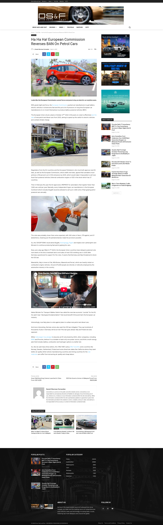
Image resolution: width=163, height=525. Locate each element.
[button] (129, 27)
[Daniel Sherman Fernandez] (32, 49)
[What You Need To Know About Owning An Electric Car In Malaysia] (41, 422)
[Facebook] (44, 54)
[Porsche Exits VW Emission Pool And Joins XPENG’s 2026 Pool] (86, 422)
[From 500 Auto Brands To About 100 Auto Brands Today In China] (64, 422)
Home (32, 32)
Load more (116, 193)
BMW (33, 339)
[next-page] (35, 438)
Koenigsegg (64, 243)
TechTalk (38, 32)
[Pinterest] (53, 54)
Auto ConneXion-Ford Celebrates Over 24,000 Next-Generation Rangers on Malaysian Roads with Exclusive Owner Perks (121, 139)
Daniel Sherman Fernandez (42, 49)
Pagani (71, 243)
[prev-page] (32, 438)
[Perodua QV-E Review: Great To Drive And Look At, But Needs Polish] (105, 164)
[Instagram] (108, 508)
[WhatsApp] (57, 54)
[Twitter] (48, 54)
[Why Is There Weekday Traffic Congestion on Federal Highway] (105, 186)
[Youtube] (112, 508)
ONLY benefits (75, 347)
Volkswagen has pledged (43, 337)
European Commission (59, 105)
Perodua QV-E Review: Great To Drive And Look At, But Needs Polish (121, 163)
